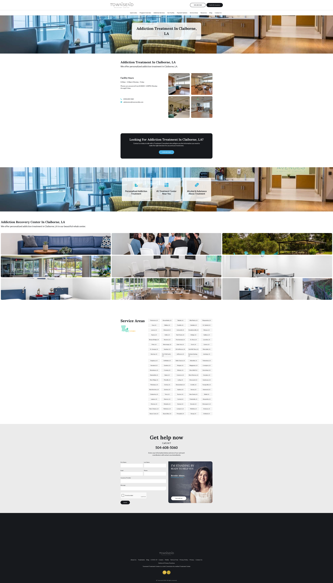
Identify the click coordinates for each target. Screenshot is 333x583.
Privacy (192, 560)
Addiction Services (159, 13)
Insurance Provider (126, 478)
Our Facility (170, 13)
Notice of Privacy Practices (166, 563)
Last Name (147, 462)
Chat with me (178, 498)
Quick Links (133, 13)
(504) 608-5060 (166, 152)
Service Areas (194, 13)
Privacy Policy (184, 560)
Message (123, 485)
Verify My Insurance (214, 5)
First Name (123, 462)
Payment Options (182, 13)
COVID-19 (154, 560)
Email (122, 470)
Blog (210, 13)
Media (167, 560)
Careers (161, 560)
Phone (145, 470)
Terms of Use (174, 560)
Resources (204, 13)
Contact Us (218, 13)
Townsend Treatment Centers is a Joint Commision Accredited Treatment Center (166, 566)
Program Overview (145, 13)
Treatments (141, 560)
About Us (133, 560)
